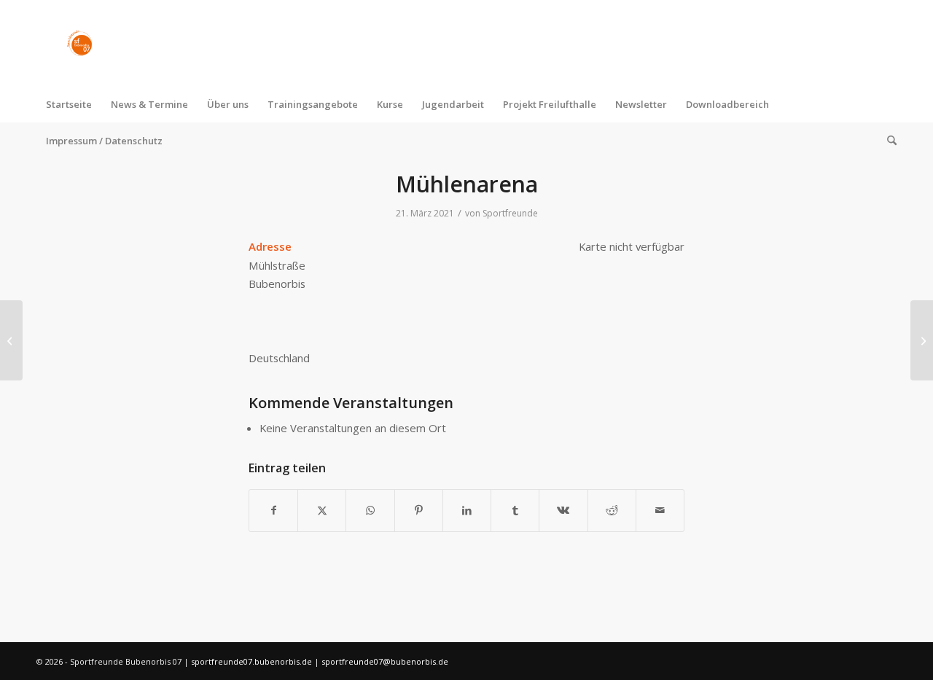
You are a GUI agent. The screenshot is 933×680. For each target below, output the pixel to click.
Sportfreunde (510, 213)
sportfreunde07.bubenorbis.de (252, 661)
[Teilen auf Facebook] (273, 510)
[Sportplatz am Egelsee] (11, 340)
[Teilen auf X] (322, 510)
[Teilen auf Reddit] (612, 510)
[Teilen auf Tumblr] (515, 510)
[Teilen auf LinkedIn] (467, 510)
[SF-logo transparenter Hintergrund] (79, 43)
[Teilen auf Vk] (563, 510)
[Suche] (887, 140)
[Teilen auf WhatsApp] (370, 510)
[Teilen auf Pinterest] (418, 510)
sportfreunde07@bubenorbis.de (384, 661)
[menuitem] (68, 104)
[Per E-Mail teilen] (660, 510)
